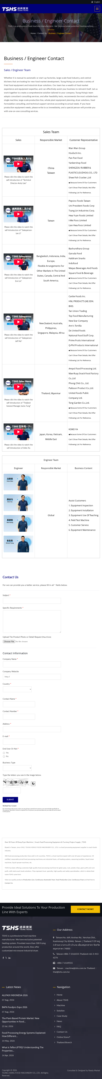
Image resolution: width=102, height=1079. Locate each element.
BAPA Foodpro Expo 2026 (14, 1007)
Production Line (28, 880)
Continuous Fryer (78, 880)
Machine (61, 1005)
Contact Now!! (85, 909)
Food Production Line (63, 880)
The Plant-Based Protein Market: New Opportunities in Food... (20, 1020)
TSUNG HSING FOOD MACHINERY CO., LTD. (21, 1073)
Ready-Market (94, 1071)
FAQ (59, 1027)
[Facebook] (3, 958)
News (59, 1021)
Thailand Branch (64, 1042)
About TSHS (62, 1000)
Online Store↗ (63, 1037)
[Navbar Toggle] (97, 9)
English (97, 2)
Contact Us (42, 33)
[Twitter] (6, 958)
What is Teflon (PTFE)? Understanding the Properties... (22, 1049)
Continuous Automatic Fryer (45, 880)
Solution (61, 1011)
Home (33, 33)
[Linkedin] (9, 958)
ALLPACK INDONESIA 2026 (15, 995)
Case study (62, 1016)
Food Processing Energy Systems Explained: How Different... (24, 1034)
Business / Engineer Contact (59, 33)
